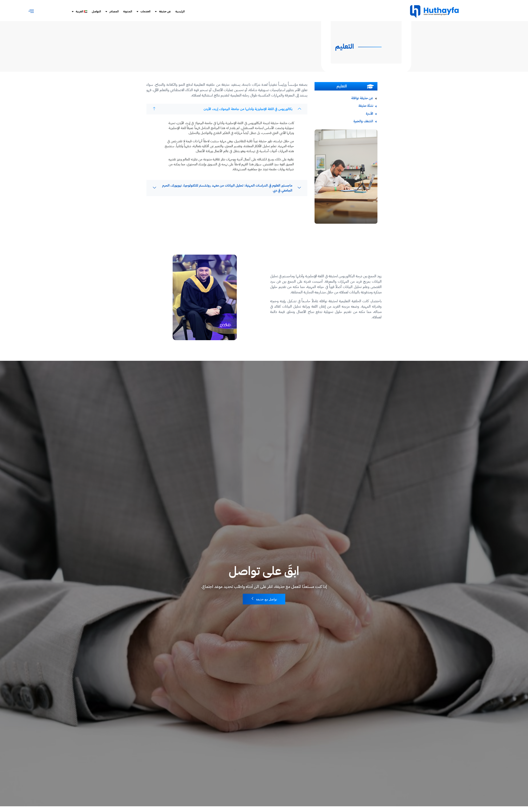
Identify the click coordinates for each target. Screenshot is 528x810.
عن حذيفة (165, 11)
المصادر (114, 11)
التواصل (96, 11)
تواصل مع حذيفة (266, 599)
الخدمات (145, 11)
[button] (31, 11)
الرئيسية (180, 11)
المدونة (127, 11)
